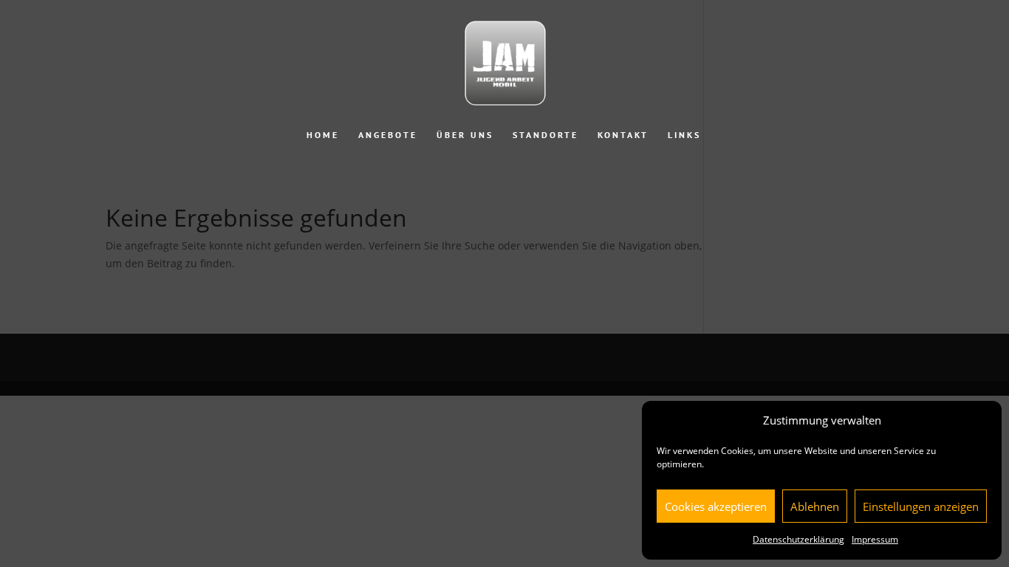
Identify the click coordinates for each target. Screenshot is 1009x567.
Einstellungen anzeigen (921, 506)
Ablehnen (814, 506)
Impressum (875, 539)
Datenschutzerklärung (798, 539)
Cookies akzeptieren (716, 506)
